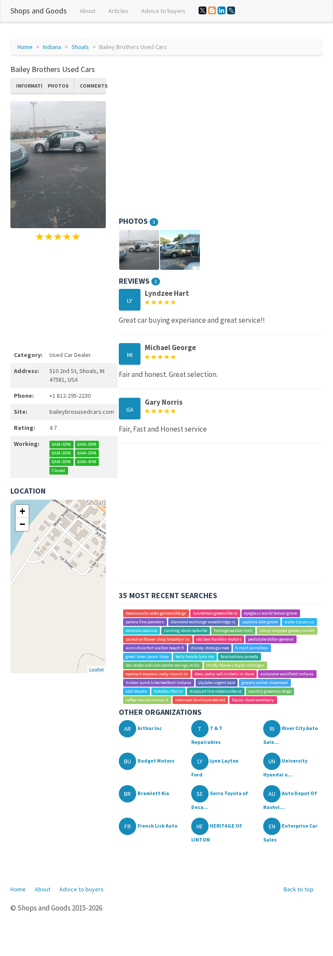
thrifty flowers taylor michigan (235, 665)
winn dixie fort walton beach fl (155, 648)
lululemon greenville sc (215, 613)
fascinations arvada (239, 656)
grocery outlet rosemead (265, 682)
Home (25, 47)
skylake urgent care (216, 682)
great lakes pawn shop (147, 656)
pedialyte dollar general (271, 639)
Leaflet (96, 669)
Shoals (80, 47)
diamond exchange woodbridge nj (203, 622)
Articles (118, 11)
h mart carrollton (251, 648)
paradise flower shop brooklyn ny (157, 639)
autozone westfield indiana (287, 674)
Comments (93, 85)
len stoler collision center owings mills (162, 665)
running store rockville (185, 630)
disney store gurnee (210, 648)
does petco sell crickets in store (224, 674)
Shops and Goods (38, 11)
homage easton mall (233, 630)
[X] (202, 10)
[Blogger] (212, 10)
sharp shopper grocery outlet (287, 630)
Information (29, 85)
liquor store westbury (253, 700)
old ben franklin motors (219, 639)
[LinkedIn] (221, 10)
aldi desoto (136, 691)
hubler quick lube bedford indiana (158, 682)
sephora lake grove (260, 622)
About (87, 11)
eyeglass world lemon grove (270, 613)
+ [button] (22, 511)
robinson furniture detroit (200, 700)
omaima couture (141, 630)
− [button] (22, 524)
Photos (58, 85)
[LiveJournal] (231, 10)
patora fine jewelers (145, 622)
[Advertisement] (58, 294)
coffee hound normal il (147, 700)
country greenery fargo (269, 691)
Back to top (298, 889)
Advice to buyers (163, 11)
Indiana (52, 47)
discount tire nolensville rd (215, 691)
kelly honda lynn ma (195, 656)
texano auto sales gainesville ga (156, 613)
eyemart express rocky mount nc (157, 674)
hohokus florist (168, 691)
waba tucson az (299, 622)
